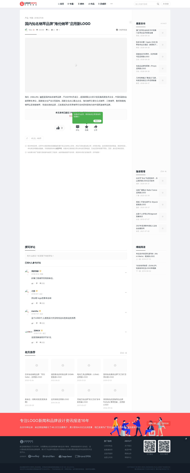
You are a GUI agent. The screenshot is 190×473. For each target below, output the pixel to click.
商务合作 (128, 453)
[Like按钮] (57, 128)
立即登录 (165, 423)
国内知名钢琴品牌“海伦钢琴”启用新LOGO (57, 23)
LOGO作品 (108, 446)
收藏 (86, 130)
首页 (62, 4)
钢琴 (42, 97)
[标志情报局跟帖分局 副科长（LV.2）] (37, 291)
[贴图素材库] (36, 456)
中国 (31, 18)
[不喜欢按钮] (37, 283)
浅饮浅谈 (35, 271)
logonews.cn (150, 467)
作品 (92, 4)
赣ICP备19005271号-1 (163, 469)
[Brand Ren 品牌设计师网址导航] (52, 456)
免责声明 (59, 148)
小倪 (33, 291)
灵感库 (103, 4)
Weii (30, 30)
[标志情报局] (28, 4)
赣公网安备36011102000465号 (145, 469)
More (163, 23)
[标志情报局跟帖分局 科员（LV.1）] (40, 311)
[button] (77, 128)
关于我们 (128, 446)
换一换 (163, 171)
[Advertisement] (76, 187)
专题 (72, 4)
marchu (34, 311)
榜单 (82, 4)
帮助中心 (128, 457)
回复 (43, 283)
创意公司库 (108, 457)
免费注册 (152, 423)
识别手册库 (108, 453)
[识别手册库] (84, 456)
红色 (34, 138)
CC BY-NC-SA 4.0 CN (66, 467)
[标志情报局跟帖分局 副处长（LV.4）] (40, 271)
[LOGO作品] (68, 456)
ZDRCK (37, 330)
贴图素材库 (108, 450)
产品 (26, 18)
